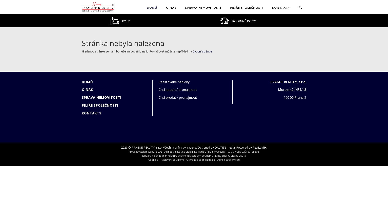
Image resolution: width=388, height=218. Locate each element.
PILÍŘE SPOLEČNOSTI (246, 7)
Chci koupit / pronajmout (178, 89)
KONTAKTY (281, 7)
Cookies (153, 159)
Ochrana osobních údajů (200, 159)
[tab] (119, 20)
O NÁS (171, 7)
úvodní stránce (202, 51)
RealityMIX (259, 147)
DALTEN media (225, 147)
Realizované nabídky (174, 82)
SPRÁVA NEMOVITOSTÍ (203, 7)
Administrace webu (228, 159)
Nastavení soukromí (172, 159)
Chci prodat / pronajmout (178, 97)
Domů (152, 7)
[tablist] (194, 20)
